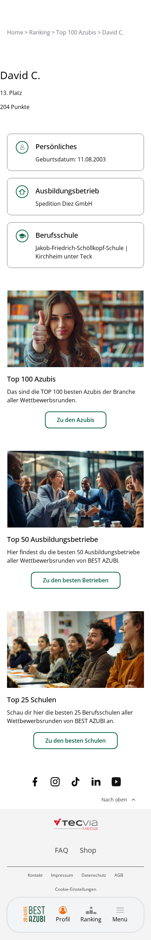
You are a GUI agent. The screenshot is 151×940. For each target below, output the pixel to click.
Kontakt (35, 875)
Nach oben (114, 799)
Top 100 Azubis (76, 32)
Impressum (62, 875)
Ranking (39, 32)
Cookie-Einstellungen (75, 889)
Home (15, 32)
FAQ (61, 850)
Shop (88, 850)
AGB (118, 875)
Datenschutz (93, 875)
